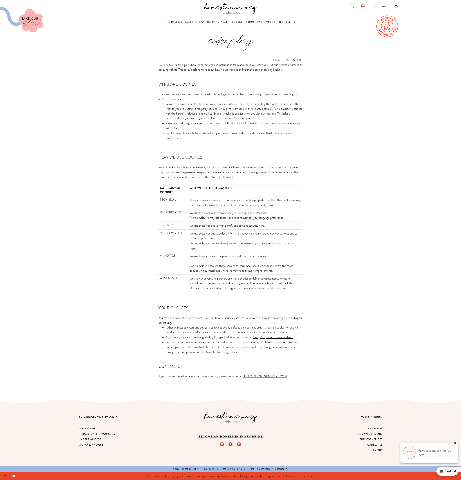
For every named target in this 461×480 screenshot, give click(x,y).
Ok (14, 476)
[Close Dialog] (5, 476)
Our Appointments (370, 434)
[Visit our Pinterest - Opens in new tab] (222, 444)
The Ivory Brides (371, 439)
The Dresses (374, 428)
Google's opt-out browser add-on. (273, 337)
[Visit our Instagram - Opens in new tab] (239, 444)
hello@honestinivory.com (97, 434)
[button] (379, 6)
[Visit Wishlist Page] (363, 6)
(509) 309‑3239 (87, 428)
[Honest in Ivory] (230, 418)
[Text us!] (447, 472)
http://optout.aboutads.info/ (204, 347)
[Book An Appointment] (387, 26)
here (311, 476)
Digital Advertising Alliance (222, 352)
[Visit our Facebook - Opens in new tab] (230, 444)
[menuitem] (352, 6)
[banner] (230, 9)
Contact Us (374, 444)
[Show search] (352, 6)
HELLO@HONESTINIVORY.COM (265, 376)
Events (377, 450)
